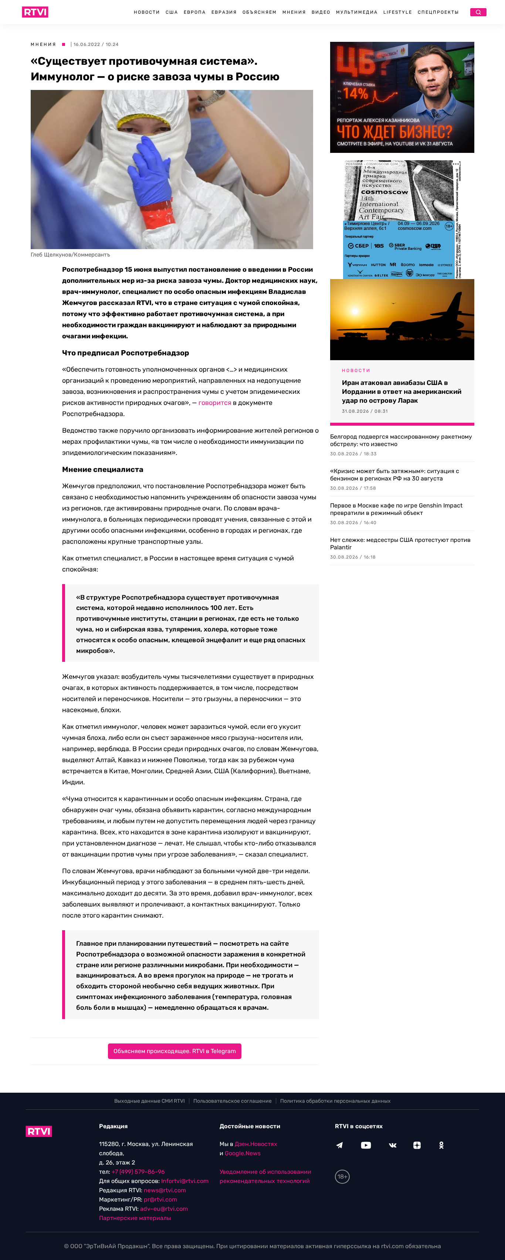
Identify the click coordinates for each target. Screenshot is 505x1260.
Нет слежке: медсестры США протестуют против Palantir (400, 543)
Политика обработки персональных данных (335, 1101)
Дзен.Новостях (256, 1143)
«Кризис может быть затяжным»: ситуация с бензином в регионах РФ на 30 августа (394, 475)
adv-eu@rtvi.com (164, 1208)
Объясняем (260, 12)
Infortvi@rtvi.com (185, 1180)
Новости (147, 12)
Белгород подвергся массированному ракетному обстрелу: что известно (401, 440)
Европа (195, 12)
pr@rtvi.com (160, 1199)
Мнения (294, 12)
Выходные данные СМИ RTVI (149, 1101)
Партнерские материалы (135, 1218)
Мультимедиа (357, 12)
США (172, 12)
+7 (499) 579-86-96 (138, 1171)
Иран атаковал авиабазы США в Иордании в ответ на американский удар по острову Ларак (401, 392)
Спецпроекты (438, 12)
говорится (215, 403)
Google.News (243, 1153)
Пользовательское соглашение (232, 1101)
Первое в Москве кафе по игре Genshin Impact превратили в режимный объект (396, 509)
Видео (321, 12)
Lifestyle (397, 12)
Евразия (224, 12)
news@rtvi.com (165, 1190)
